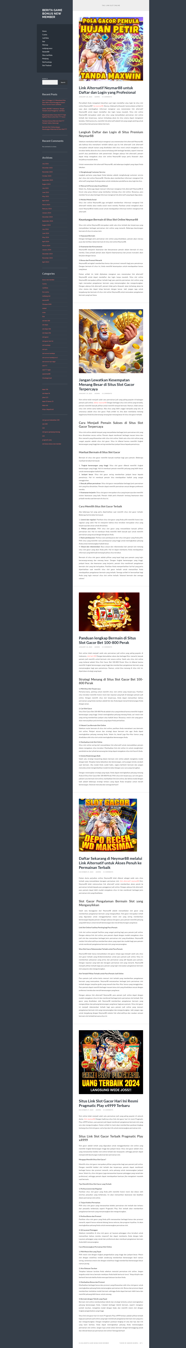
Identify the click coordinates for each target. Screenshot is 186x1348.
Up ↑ (141, 1343)
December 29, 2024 (86, 872)
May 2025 (45, 196)
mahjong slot (46, 296)
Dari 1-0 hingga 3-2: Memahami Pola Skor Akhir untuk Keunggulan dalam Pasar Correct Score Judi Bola (54, 102)
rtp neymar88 (98, 106)
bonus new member (48, 280)
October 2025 (46, 176)
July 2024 (45, 229)
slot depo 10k (46, 329)
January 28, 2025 (85, 97)
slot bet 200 (46, 320)
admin (97, 97)
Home (44, 31)
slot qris (44, 349)
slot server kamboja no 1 (50, 357)
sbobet (44, 308)
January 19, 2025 (85, 393)
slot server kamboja (48, 353)
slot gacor (45, 337)
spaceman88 (46, 374)
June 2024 (45, 233)
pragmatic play (47, 440)
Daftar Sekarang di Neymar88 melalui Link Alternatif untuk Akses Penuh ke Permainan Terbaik (110, 863)
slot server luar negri (49, 361)
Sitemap (45, 45)
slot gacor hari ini (47, 341)
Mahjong (45, 59)
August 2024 (46, 225)
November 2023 (47, 258)
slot (43, 428)
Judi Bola (45, 38)
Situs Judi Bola (47, 55)
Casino (44, 35)
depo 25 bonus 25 (47, 401)
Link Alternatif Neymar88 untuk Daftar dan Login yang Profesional (107, 90)
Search (45, 78)
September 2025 (47, 180)
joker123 (45, 397)
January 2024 (46, 250)
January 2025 (46, 213)
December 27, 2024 (86, 1110)
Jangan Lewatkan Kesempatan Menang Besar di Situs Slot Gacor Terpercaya (106, 384)
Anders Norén (132, 1343)
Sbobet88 (45, 52)
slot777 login (46, 370)
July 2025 (45, 188)
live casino (45, 292)
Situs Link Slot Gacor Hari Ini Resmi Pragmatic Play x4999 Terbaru (108, 1103)
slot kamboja (46, 345)
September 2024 (47, 221)
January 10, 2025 (85, 647)
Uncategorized (47, 378)
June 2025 (45, 192)
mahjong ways (47, 48)
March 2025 (46, 204)
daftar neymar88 (100, 403)
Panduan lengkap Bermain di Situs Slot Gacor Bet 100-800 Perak (107, 640)
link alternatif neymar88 (129, 881)
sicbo (44, 312)
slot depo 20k (46, 333)
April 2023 (45, 262)
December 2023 (47, 254)
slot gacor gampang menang (51, 432)
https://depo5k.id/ (48, 409)
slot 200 (45, 424)
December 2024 (47, 217)
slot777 (44, 365)
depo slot (45, 405)
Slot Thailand (46, 65)
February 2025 (47, 208)
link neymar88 (89, 1119)
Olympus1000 (46, 304)
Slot (43, 41)
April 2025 (45, 200)
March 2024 (46, 245)
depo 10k (45, 389)
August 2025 (46, 184)
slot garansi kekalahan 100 (50, 420)
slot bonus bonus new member (51, 444)
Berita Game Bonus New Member (52, 13)
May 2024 (45, 237)
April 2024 (45, 241)
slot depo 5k (46, 393)
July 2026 (45, 164)
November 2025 (47, 172)
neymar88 (45, 300)
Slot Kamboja (47, 62)
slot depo (45, 325)
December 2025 (47, 168)
